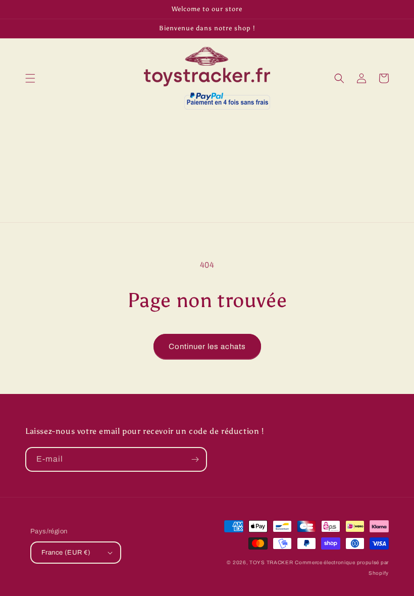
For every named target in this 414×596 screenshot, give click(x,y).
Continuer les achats (207, 346)
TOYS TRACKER (271, 562)
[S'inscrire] (195, 459)
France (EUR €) (66, 552)
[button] (30, 78)
